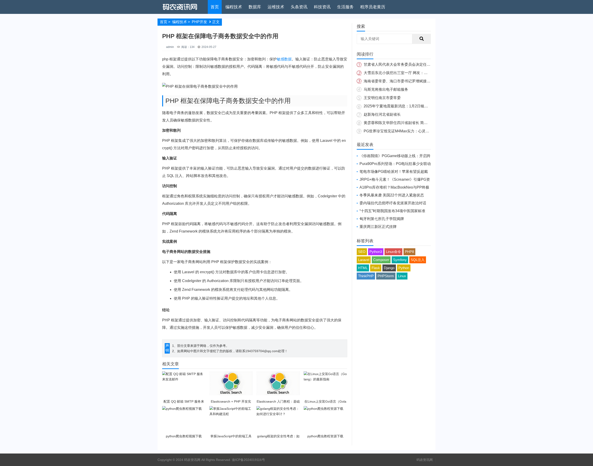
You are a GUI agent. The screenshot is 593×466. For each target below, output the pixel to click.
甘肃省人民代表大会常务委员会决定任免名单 (401, 64)
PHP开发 (199, 22)
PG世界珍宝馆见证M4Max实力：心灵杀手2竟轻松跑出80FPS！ (416, 131)
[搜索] (421, 39)
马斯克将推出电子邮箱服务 (386, 89)
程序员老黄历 (372, 7)
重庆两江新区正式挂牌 (378, 227)
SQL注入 (418, 260)
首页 (215, 7)
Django (389, 268)
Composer (381, 260)
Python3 (375, 252)
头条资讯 (299, 7)
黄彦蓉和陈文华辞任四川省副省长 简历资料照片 (403, 123)
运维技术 (276, 7)
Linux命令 (393, 252)
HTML (363, 268)
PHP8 (409, 252)
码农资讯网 (424, 460)
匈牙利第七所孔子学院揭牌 (382, 219)
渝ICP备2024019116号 (248, 460)
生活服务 (345, 7)
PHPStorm (386, 276)
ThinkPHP (366, 276)
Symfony (400, 260)
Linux (402, 276)
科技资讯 (322, 7)
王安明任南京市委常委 (382, 98)
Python (403, 268)
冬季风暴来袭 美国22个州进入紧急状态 (392, 195)
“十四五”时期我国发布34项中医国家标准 (392, 211)
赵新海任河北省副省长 (382, 114)
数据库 (255, 7)
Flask (376, 268)
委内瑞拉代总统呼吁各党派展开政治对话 (393, 203)
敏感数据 (284, 59)
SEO (362, 252)
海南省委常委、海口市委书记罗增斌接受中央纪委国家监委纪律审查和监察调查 (428, 81)
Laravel (363, 260)
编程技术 (233, 7)
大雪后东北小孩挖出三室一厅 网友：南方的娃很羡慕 (407, 73)
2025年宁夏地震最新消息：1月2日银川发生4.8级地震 (408, 106)
